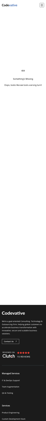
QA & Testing (7, 393)
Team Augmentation (10, 386)
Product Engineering (10, 412)
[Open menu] (42, 5)
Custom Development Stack (13, 419)
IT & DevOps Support (11, 380)
